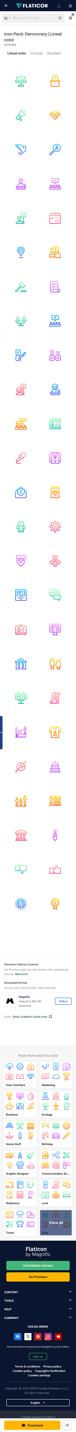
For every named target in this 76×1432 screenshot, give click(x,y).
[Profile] (55, 629)
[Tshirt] (55, 732)
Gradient (54, 53)
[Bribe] (20, 595)
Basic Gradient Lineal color (30, 1016)
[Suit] (55, 458)
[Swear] (55, 492)
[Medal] (55, 903)
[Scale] (20, 321)
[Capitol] (55, 766)
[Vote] (20, 492)
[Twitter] (27, 1336)
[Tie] (55, 835)
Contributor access (38, 1265)
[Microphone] (20, 458)
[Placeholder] (20, 252)
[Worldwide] (20, 903)
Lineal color (16, 53)
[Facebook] (17, 1336)
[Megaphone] (20, 115)
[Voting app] (20, 526)
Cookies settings (39, 1375)
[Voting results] (55, 355)
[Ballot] (55, 286)
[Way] (55, 560)
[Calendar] (55, 218)
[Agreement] (55, 115)
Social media (38, 1326)
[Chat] (55, 595)
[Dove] (20, 149)
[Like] (55, 869)
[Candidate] (55, 149)
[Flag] (55, 252)
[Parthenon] (20, 835)
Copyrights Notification (50, 1371)
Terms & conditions (27, 1366)
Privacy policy (52, 1366)
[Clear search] (50, 18)
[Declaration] (55, 698)
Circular (36, 53)
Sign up (38, 1356)
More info (21, 974)
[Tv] (20, 629)
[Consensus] (55, 184)
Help (7, 1309)
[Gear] (55, 526)
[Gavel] (20, 286)
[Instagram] (48, 1336)
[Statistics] (20, 732)
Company (11, 1318)
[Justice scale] (20, 81)
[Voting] (55, 81)
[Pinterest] (38, 1336)
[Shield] (20, 560)
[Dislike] (20, 869)
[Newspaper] (55, 423)
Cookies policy (22, 1371)
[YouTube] (58, 1336)
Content (11, 1292)
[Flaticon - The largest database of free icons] (32, 5)
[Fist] (55, 663)
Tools (9, 1300)
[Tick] (20, 355)
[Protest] (55, 321)
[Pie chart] (20, 766)
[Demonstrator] (20, 218)
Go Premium (38, 1277)
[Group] (20, 423)
